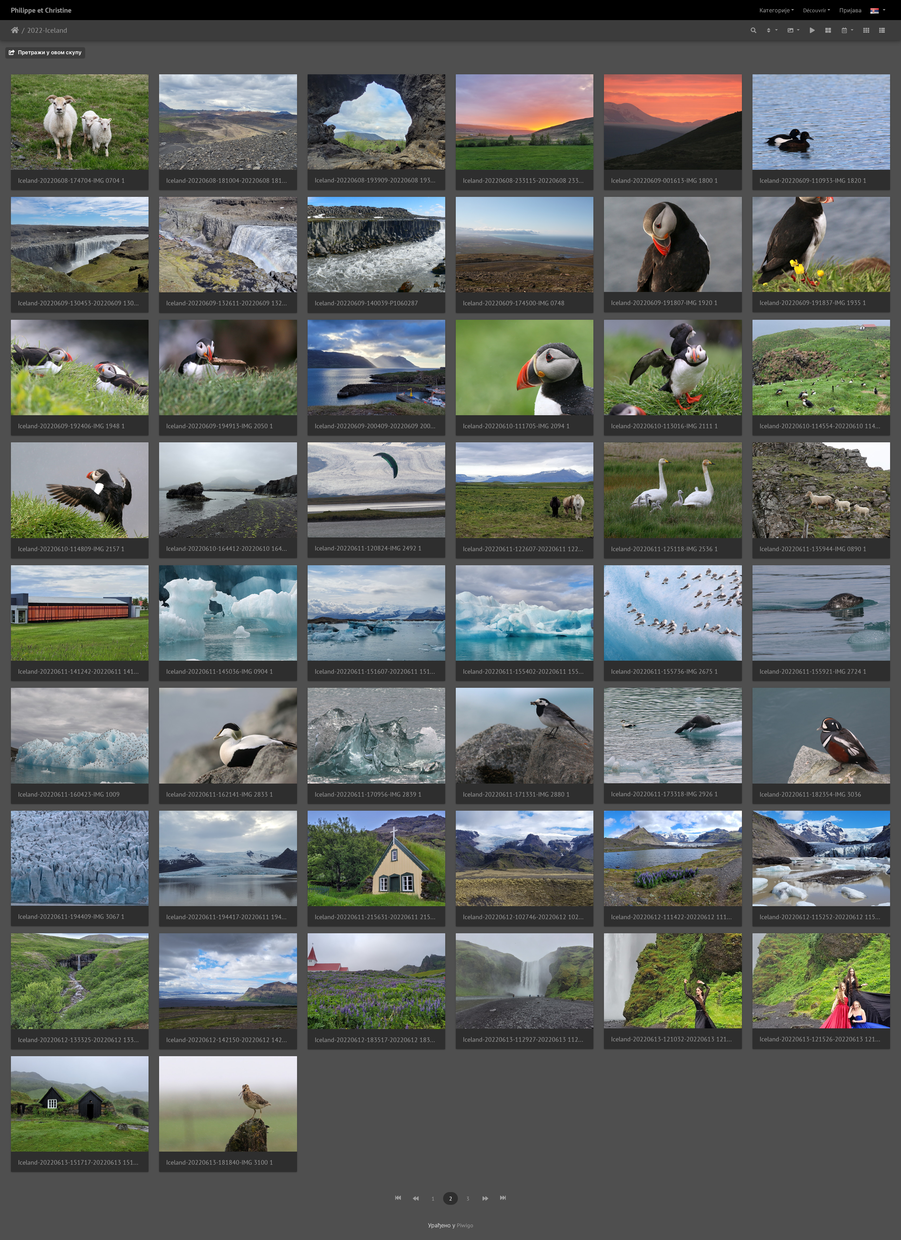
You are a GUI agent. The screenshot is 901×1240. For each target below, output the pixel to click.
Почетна (15, 30)
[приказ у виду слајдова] (812, 30)
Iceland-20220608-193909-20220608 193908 (376, 180)
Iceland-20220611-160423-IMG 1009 (69, 794)
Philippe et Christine (41, 10)
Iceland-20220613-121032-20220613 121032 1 (673, 1039)
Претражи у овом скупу (49, 52)
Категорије (775, 10)
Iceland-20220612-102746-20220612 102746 (524, 917)
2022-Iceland (47, 30)
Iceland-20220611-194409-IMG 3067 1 (71, 916)
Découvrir (814, 10)
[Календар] (847, 30)
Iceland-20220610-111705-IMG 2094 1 (516, 426)
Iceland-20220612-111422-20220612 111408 (673, 917)
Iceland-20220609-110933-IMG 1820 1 (813, 180)
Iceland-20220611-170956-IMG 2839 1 (368, 794)
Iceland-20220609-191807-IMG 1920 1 (664, 302)
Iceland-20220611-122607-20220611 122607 (524, 549)
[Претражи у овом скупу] (753, 30)
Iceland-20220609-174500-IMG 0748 (514, 303)
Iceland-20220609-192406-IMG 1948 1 (71, 426)
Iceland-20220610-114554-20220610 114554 (821, 426)
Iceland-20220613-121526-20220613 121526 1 (821, 1039)
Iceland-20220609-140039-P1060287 (366, 303)
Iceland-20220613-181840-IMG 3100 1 (219, 1162)
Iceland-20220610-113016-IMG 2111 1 (664, 426)
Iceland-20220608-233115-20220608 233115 (524, 180)
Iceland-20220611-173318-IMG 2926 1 (664, 794)
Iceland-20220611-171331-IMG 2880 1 (516, 794)
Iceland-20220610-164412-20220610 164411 (228, 548)
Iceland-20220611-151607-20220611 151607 (376, 671)
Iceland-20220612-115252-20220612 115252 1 (821, 917)
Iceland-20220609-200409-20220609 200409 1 (376, 426)
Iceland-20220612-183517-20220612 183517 (376, 1039)
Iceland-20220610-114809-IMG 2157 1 (71, 549)
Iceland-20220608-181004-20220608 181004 (228, 180)
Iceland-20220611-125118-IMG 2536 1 (664, 549)
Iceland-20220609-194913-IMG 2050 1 (219, 426)
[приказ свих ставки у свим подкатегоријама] (828, 30)
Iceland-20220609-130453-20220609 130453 (79, 303)
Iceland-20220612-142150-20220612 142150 (228, 1039)
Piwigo (465, 1225)
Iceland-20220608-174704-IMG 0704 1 (71, 180)
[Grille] (866, 30)
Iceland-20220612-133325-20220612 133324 (79, 1039)
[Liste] (882, 30)
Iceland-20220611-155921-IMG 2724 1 (813, 671)
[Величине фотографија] (793, 30)
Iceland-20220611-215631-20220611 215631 (376, 917)
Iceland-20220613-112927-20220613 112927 (524, 1039)
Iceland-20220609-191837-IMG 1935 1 (813, 302)
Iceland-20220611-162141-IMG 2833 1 (219, 794)
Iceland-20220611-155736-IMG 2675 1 (664, 671)
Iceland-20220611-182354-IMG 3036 (810, 794)
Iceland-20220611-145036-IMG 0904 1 (219, 671)
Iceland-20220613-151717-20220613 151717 (79, 1162)
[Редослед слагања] (772, 30)
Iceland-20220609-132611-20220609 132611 (228, 303)
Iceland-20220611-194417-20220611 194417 (228, 917)
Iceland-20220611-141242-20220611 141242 (79, 671)
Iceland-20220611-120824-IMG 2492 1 (368, 548)
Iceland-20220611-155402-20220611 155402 (524, 671)
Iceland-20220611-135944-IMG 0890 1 (813, 549)
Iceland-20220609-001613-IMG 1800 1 (664, 180)
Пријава (850, 10)
